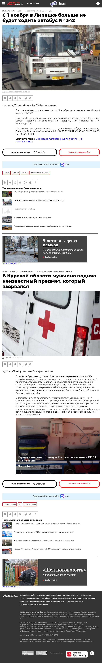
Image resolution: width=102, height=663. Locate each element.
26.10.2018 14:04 (8, 11)
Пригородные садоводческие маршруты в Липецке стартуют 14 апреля (43, 226)
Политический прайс (75, 601)
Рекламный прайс (27, 595)
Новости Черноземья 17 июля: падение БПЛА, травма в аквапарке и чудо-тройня (47, 549)
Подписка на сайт (70, 595)
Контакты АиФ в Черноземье (49, 595)
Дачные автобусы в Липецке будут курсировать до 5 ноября (39, 200)
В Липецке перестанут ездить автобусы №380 (33, 217)
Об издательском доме (30, 598)
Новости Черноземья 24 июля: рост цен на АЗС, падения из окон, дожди (44, 541)
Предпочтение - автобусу (24, 209)
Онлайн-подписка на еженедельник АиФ (59, 598)
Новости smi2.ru (11, 263)
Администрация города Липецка (16, 92)
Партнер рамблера (56, 653)
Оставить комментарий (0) (79, 152)
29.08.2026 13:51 (8, 272)
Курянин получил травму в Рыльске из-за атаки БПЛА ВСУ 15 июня (57, 459)
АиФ (21, 358)
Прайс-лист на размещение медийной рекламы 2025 (42, 601)
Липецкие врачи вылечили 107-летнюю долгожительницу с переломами (44, 532)
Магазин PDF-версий (86, 598)
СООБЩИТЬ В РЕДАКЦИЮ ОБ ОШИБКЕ (34, 605)
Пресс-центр (85, 595)
